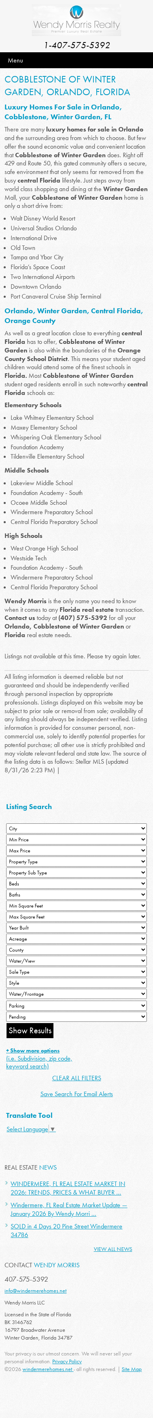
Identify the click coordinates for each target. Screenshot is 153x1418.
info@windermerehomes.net (35, 1290)
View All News (113, 1249)
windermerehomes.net (47, 1369)
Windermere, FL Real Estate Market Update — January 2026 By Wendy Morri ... (69, 1209)
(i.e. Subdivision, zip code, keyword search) (39, 1058)
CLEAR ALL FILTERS (76, 1078)
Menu (15, 60)
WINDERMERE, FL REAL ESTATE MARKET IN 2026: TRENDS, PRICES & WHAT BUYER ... (68, 1188)
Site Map (132, 1369)
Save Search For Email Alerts (76, 1094)
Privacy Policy (67, 1361)
